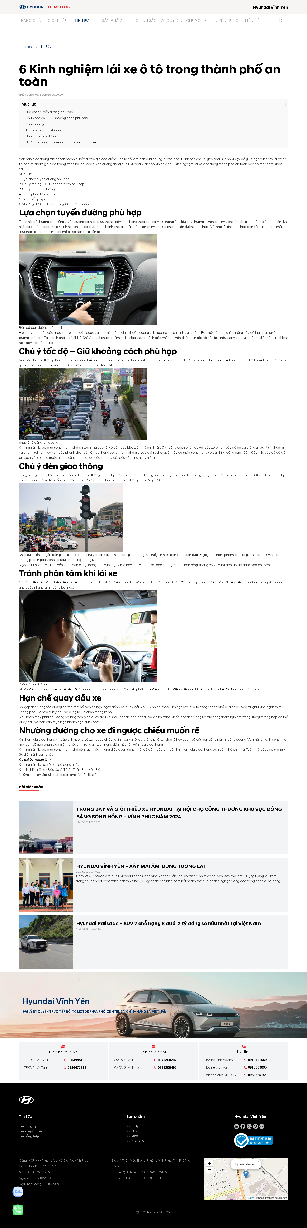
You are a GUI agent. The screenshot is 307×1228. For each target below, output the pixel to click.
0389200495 (167, 1068)
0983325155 (257, 1075)
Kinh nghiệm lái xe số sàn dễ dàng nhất (49, 765)
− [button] (209, 1169)
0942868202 (167, 1060)
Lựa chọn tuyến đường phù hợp (49, 112)
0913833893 (257, 1067)
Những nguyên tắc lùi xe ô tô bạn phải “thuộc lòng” (57, 775)
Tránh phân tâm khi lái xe (44, 130)
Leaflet (250, 1197)
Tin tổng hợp (29, 1136)
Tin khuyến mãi (30, 1131)
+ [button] (209, 1163)
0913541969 (257, 1060)
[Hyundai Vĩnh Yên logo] (45, 7)
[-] (284, 104)
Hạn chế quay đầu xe (41, 136)
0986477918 (76, 1068)
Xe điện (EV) (136, 1141)
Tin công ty (27, 1126)
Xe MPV (132, 1136)
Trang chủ (26, 47)
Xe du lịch (134, 1126)
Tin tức (46, 47)
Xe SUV (132, 1131)
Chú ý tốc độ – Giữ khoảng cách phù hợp (56, 118)
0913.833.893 (152, 1178)
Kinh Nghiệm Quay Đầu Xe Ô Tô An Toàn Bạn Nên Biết (60, 770)
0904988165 (76, 1060)
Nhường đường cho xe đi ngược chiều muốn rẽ (60, 142)
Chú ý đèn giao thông (41, 124)
